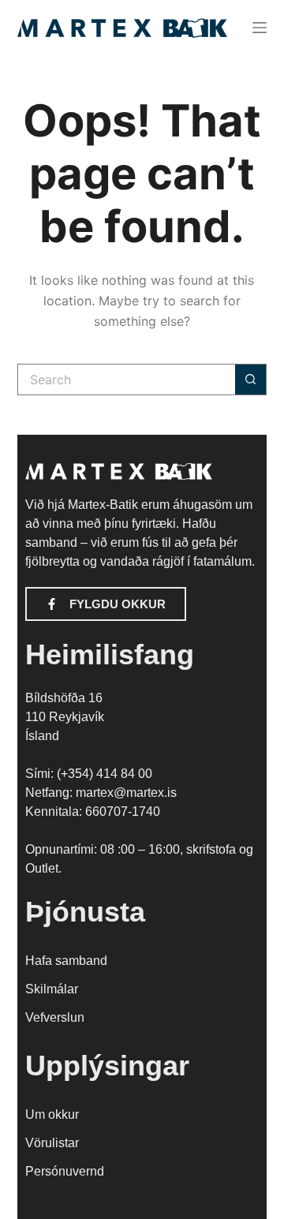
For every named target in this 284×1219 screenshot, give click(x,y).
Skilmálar (51, 989)
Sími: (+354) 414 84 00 (88, 773)
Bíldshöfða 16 (64, 698)
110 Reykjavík (64, 717)
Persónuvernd (64, 1171)
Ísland (42, 735)
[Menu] (259, 28)
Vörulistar (52, 1143)
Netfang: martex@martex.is (101, 792)
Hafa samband (66, 960)
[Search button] (251, 379)
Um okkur (52, 1114)
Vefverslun (54, 1017)
